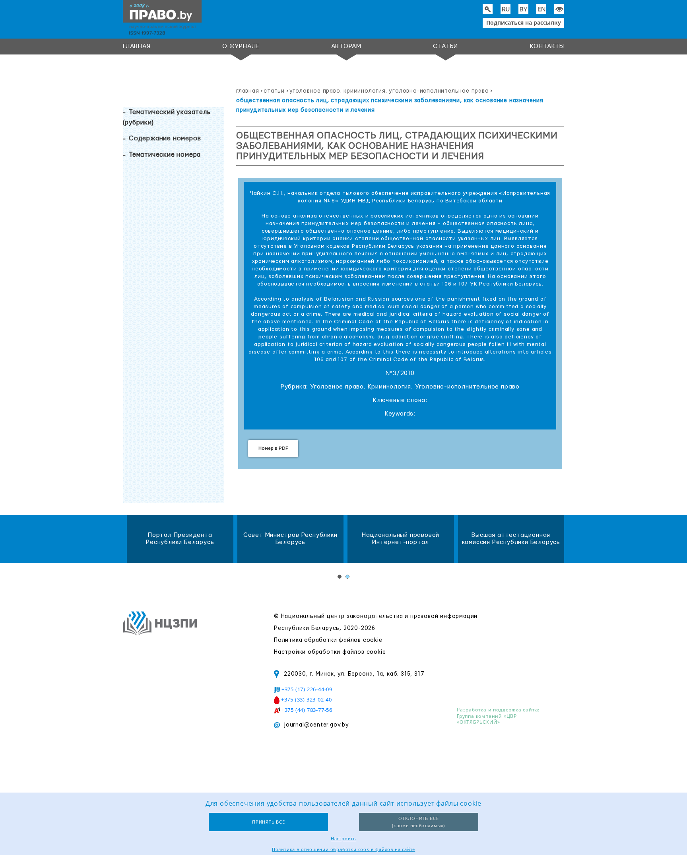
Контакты (547, 46)
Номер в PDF (273, 448)
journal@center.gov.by (316, 725)
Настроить (343, 838)
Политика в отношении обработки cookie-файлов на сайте (343, 849)
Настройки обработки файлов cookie (330, 652)
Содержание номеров (165, 138)
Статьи (445, 46)
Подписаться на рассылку (523, 22)
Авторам (346, 46)
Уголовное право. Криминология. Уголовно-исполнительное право (389, 91)
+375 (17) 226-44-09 (306, 689)
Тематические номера (165, 155)
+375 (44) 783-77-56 (306, 709)
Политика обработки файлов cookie (328, 640)
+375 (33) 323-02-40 (306, 699)
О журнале (240, 46)
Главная (137, 46)
